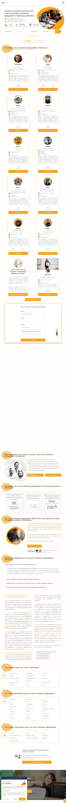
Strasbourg (12, 718)
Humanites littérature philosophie (31, 679)
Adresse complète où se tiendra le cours (31, 331)
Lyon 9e (44, 706)
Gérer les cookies (6, 799)
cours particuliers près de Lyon (21, 621)
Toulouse (44, 713)
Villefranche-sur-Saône (47, 709)
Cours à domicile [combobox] (25, 327)
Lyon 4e (11, 711)
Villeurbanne (29, 704)
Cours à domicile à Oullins (43, 657)
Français (12, 685)
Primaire (12, 733)
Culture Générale (30, 676)
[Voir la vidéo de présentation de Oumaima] (48, 264)
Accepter (22, 799)
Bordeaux (28, 718)
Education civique (14, 682)
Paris (43, 711)
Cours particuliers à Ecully (43, 655)
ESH (43, 676)
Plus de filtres (33, 35)
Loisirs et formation (14, 740)
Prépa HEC (45, 735)
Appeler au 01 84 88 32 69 (33, 475)
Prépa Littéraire (13, 738)
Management (45, 678)
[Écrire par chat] (64, 800)
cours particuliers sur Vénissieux (15, 632)
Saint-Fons (12, 699)
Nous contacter (53, 475)
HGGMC (12, 676)
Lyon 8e (44, 699)
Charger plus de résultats (33, 299)
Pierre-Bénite (29, 699)
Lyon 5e (11, 709)
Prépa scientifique (30, 735)
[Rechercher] (58, 31)
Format (23, 325)
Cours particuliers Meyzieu (43, 658)
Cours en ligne (45, 718)
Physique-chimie (46, 682)
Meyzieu (28, 711)
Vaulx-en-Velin (13, 706)
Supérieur (44, 738)
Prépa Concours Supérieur (32, 738)
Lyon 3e (11, 704)
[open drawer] (63, 2)
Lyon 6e (28, 706)
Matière (23, 311)
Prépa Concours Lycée (15, 735)
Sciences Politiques (14, 678)
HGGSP (44, 673)
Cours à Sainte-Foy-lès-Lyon (43, 653)
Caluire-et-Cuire (30, 709)
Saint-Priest (45, 702)
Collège (28, 733)
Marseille (12, 713)
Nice (11, 716)
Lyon (27, 713)
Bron (11, 702)
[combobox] (9, 31)
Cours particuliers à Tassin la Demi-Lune (46, 651)
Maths (27, 682)
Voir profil (18, 89)
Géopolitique (29, 673)
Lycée (43, 733)
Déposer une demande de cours (18, 294)
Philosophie (12, 673)
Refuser (15, 799)
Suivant (33, 340)
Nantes (27, 716)
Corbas (27, 702)
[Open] (16, 31)
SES (43, 685)
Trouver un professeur (34, 546)
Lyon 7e (44, 704)
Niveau (23, 318)
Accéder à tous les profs (37, 762)
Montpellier (45, 716)
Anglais (28, 685)
